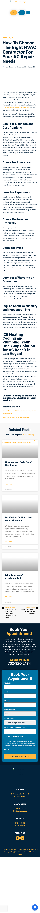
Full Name (8, 683)
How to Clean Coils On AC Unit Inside (18, 464)
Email (6, 701)
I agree (7, 749)
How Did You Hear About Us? (14, 727)
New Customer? (10, 710)
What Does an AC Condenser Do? (14, 577)
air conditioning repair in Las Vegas (16, 107)
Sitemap (20, 854)
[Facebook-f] (18, 838)
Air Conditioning (28, 435)
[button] (28, 12)
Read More (8, 484)
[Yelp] (22, 838)
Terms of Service (29, 852)
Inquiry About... (10, 718)
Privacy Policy (9, 852)
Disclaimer (18, 852)
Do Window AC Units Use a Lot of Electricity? (19, 519)
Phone (6, 692)
